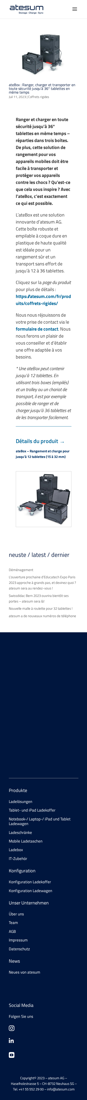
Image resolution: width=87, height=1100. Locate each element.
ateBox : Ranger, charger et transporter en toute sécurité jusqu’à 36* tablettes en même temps (42, 88)
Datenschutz (19, 949)
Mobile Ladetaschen (25, 841)
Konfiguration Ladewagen (30, 891)
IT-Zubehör (18, 859)
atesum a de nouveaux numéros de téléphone (42, 616)
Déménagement (21, 569)
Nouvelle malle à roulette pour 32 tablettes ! (41, 608)
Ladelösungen (20, 802)
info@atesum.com (47, 749)
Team (13, 923)
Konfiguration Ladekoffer (30, 882)
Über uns (16, 914)
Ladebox (16, 850)
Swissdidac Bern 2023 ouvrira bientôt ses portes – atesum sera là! (39, 598)
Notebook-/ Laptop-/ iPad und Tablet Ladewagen (40, 821)
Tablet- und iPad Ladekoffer (32, 810)
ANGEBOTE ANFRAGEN (34, 704)
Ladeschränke (20, 832)
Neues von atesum (24, 972)
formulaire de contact (37, 328)
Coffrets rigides (38, 96)
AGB (12, 931)
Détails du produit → (40, 441)
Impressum (18, 940)
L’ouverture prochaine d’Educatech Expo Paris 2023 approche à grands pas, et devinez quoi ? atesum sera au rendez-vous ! (42, 582)
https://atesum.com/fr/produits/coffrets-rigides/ (43, 300)
